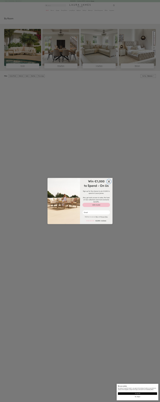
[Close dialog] (108, 181)
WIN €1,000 (96, 205)
